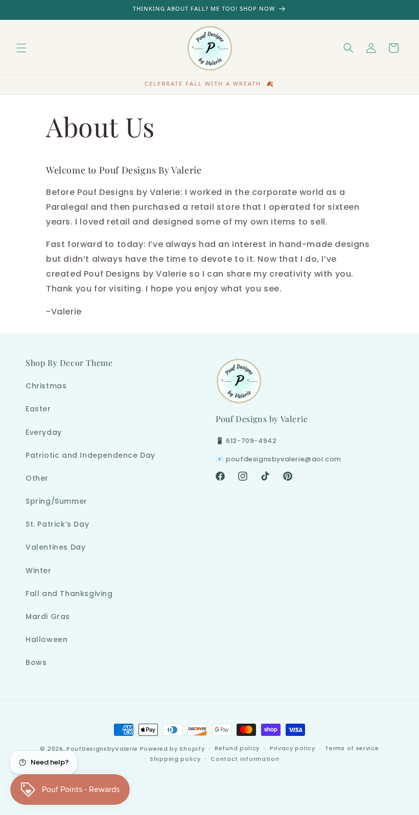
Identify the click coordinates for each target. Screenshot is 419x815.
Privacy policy (292, 748)
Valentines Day (55, 547)
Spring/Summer (56, 501)
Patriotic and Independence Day (90, 455)
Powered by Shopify (172, 749)
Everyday (44, 432)
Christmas (46, 386)
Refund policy (237, 748)
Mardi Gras (48, 616)
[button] (21, 48)
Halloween (46, 639)
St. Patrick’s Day (57, 524)
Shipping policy (175, 759)
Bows (36, 662)
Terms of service (352, 748)
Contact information (245, 759)
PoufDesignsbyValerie (102, 749)
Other (37, 478)
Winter (39, 570)
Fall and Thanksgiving (69, 593)
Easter (38, 409)
